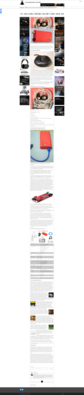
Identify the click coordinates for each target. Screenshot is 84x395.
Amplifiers (26, 7)
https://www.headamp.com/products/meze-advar (37, 86)
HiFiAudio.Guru (50, 7)
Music (34, 7)
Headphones (22, 7)
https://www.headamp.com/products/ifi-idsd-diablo (37, 228)
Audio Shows (41, 7)
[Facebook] (1, 9)
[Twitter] (1, 11)
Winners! (55, 7)
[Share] (1, 12)
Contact (45, 7)
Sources (30, 7)
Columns (36, 7)
